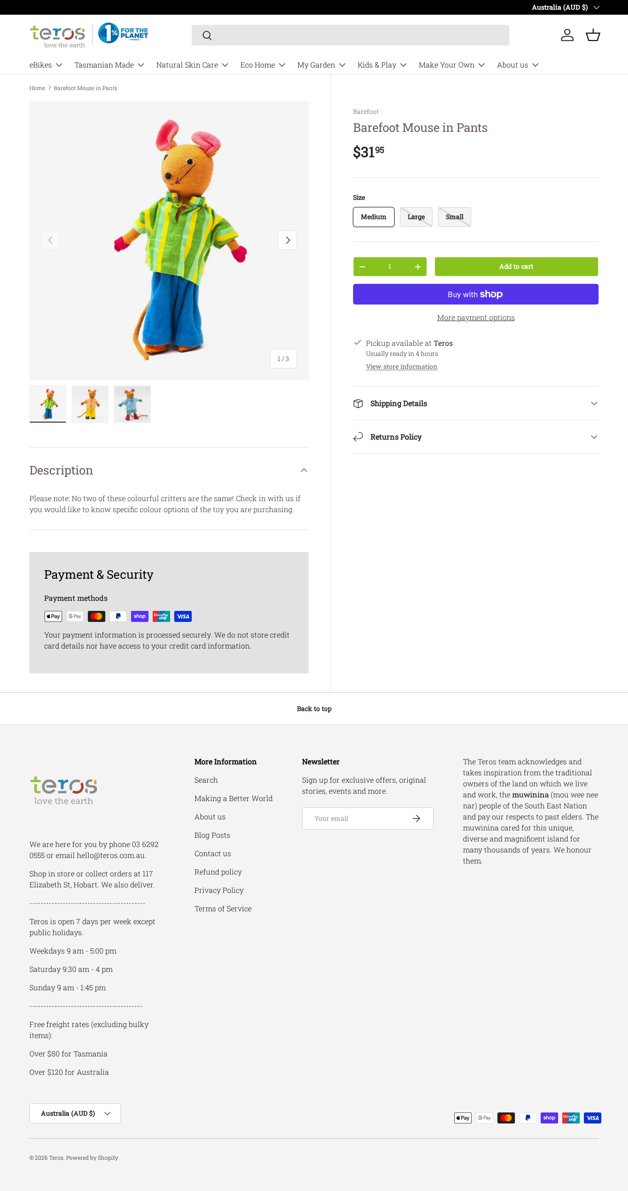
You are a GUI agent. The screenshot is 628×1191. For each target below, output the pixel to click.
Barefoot (366, 111)
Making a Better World (233, 798)
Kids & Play (377, 64)
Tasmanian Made (104, 64)
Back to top (314, 708)
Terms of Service (222, 908)
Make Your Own (446, 64)
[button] (593, 35)
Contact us (212, 853)
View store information (401, 366)
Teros (56, 1157)
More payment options (476, 317)
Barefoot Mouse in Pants (85, 87)
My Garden (316, 64)
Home (37, 87)
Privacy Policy (219, 890)
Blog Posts (212, 835)
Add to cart (516, 266)
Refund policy (218, 871)
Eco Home (257, 64)
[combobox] (350, 35)
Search (206, 780)
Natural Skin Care (187, 64)
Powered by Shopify (92, 1157)
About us (512, 64)
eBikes (40, 64)
